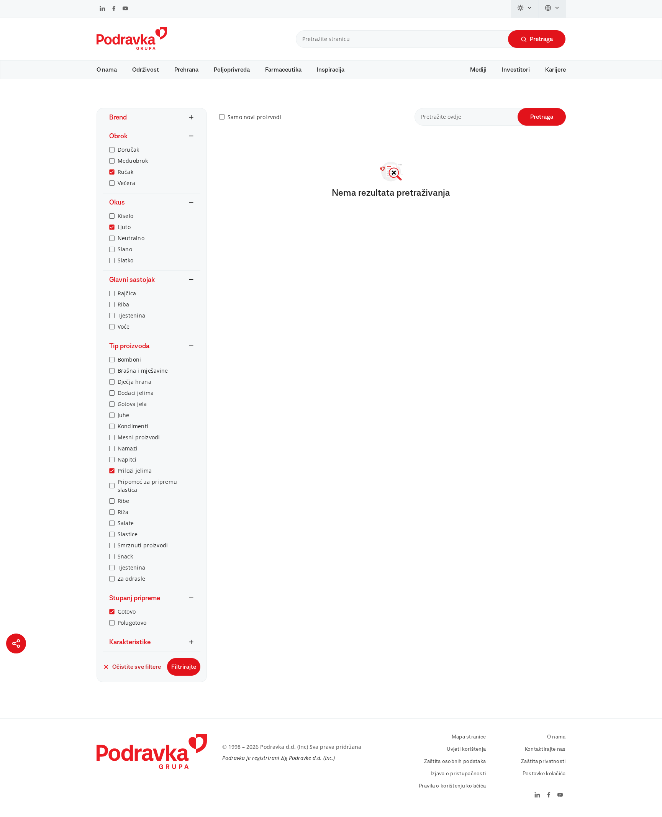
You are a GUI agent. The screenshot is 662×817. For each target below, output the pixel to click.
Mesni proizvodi (139, 437)
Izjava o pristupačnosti (458, 773)
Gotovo (127, 611)
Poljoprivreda (232, 70)
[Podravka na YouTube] (125, 9)
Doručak (128, 149)
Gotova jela (132, 404)
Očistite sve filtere (136, 667)
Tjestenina (132, 315)
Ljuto (124, 227)
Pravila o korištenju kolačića (452, 786)
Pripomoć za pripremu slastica (147, 485)
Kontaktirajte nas (545, 749)
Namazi (128, 448)
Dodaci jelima (136, 392)
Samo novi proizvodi (254, 117)
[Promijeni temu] (525, 9)
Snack (125, 556)
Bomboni (129, 359)
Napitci (127, 459)
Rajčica (127, 293)
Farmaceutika (283, 70)
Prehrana (186, 70)
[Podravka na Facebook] (114, 9)
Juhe (123, 415)
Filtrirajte (183, 667)
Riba (123, 304)
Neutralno (131, 238)
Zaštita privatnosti (543, 761)
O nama (107, 70)
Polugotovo (132, 622)
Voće (124, 326)
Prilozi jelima (135, 470)
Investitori (516, 70)
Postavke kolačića (544, 773)
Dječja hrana (134, 381)
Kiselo (126, 215)
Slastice (128, 534)
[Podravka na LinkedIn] (102, 9)
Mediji (478, 70)
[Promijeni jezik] (552, 9)
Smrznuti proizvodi (143, 545)
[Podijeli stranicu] (16, 643)
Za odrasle (132, 578)
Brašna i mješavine (143, 370)
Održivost (145, 70)
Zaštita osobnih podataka (455, 761)
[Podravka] (132, 48)
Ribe (123, 500)
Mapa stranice (469, 737)
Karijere (555, 70)
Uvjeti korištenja (466, 749)
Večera (127, 183)
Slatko (126, 260)
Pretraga (541, 39)
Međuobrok (133, 160)
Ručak (125, 171)
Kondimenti (133, 426)
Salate (126, 523)
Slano (125, 249)
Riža (123, 512)
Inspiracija (330, 70)
